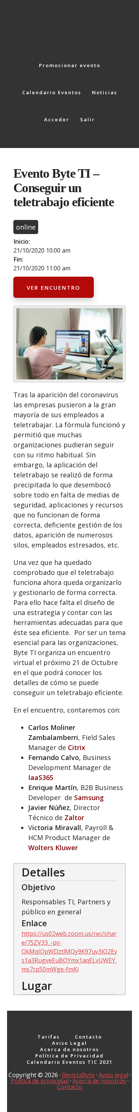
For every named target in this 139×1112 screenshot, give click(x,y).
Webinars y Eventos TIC (69, 22)
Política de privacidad (40, 1081)
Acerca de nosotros (99, 1081)
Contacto (69, 1087)
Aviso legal (113, 1075)
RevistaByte (78, 1075)
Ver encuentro (53, 287)
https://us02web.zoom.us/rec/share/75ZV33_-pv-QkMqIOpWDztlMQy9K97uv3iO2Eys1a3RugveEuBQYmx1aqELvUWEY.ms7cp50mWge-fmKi (69, 951)
